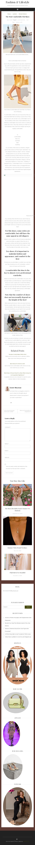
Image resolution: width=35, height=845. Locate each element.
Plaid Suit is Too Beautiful (17, 573)
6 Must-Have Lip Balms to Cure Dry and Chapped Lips (18, 637)
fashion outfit (19, 22)
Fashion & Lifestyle (17, 2)
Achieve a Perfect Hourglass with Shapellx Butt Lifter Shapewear (18, 619)
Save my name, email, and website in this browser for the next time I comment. (16, 467)
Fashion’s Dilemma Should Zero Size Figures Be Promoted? (17, 630)
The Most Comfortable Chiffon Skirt (17, 354)
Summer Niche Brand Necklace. (17, 548)
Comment (8, 427)
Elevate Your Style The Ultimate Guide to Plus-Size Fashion (17, 625)
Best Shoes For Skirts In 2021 (17, 364)
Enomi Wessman (15, 388)
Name (7, 444)
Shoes (9, 14)
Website (7, 457)
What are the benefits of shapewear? (25, 411)
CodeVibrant (26, 841)
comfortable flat (21, 20)
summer (15, 14)
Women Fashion (23, 14)
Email (6, 450)
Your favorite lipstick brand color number (9, 411)
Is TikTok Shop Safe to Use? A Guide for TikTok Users (18, 634)
